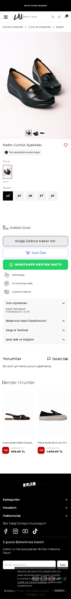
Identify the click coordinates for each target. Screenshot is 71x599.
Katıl (62, 565)
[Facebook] (5, 531)
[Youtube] (25, 531)
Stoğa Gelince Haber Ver (35, 241)
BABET (60, 26)
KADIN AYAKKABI (13, 26)
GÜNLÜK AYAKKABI (39, 26)
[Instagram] (15, 531)
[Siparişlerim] (59, 16)
